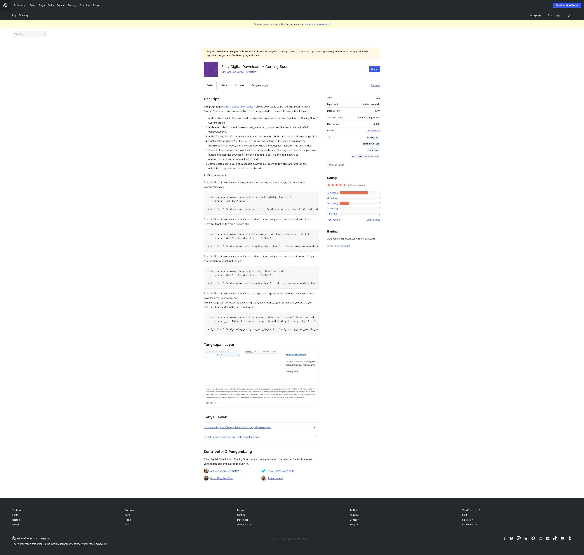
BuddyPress (469, 524)
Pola (127, 524)
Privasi (15, 524)
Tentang (16, 510)
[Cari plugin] (44, 34)
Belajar (240, 510)
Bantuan (375, 85)
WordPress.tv (245, 524)
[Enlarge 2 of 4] (275, 354)
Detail (210, 85)
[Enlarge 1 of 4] (236, 354)
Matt (465, 515)
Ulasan (224, 85)
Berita (15, 515)
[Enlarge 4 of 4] (314, 389)
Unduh (374, 69)
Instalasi (239, 85)
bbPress (467, 519)
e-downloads (373, 150)
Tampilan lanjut (335, 164)
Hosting (16, 519)
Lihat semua (373, 219)
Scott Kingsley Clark (221, 478)
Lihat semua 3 (373, 130)
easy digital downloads (362, 156)
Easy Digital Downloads (239, 106)
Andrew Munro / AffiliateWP (242, 71)
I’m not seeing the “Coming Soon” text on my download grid (237, 427)
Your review (333, 219)
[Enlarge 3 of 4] (314, 354)
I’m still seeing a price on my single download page (232, 437)
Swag (354, 524)
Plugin (128, 519)
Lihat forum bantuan (338, 245)
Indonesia (45, 538)
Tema (127, 515)
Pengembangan (260, 85)
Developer (242, 519)
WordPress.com (471, 510)
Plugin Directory (20, 15)
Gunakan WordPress (567, 5)
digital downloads (371, 144)
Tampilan (129, 510)
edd (377, 156)
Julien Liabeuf (275, 478)
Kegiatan (354, 515)
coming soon (373, 137)
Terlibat (354, 510)
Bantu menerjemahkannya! (317, 24)
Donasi (354, 519)
